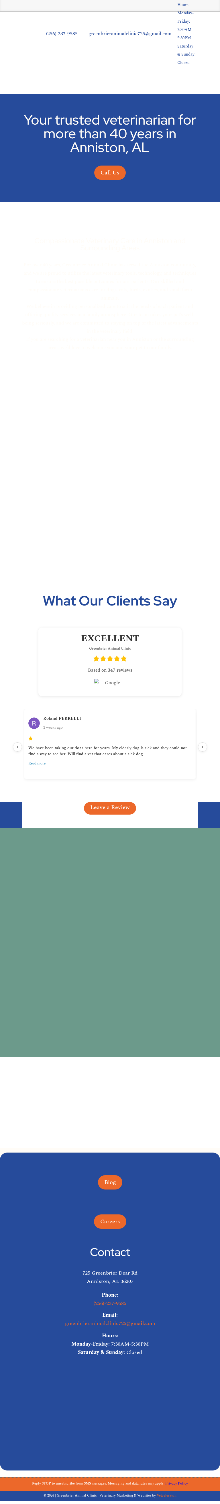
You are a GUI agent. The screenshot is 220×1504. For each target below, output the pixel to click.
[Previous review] (17, 747)
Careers (207, 81)
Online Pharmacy (168, 81)
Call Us (110, 172)
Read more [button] (37, 763)
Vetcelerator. (166, 1495)
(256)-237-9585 (110, 1303)
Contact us (110, 1041)
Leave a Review (110, 807)
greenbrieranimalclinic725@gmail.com (110, 1323)
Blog (110, 1182)
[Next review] (202, 747)
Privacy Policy (176, 1483)
